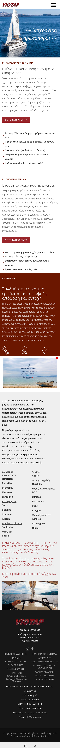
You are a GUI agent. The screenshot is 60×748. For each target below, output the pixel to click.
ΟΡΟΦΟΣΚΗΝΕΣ (15, 665)
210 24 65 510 (40, 712)
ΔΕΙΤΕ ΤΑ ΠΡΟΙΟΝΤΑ (16, 119)
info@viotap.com (33, 716)
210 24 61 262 (25, 712)
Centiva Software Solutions (36, 736)
